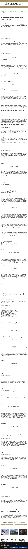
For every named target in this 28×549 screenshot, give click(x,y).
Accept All (23, 547)
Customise (5, 547)
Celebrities (20, 535)
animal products (22, 24)
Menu (13, 6)
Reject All (14, 547)
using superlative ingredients (14, 90)
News (2, 535)
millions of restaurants (4, 130)
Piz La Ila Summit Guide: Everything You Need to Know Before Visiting (13, 538)
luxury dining (17, 12)
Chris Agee (7, 12)
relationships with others (17, 416)
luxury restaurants (21, 12)
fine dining (14, 12)
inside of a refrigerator (9, 299)
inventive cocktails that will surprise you (21, 356)
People (2, 9)
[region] (14, 545)
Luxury (11, 535)
